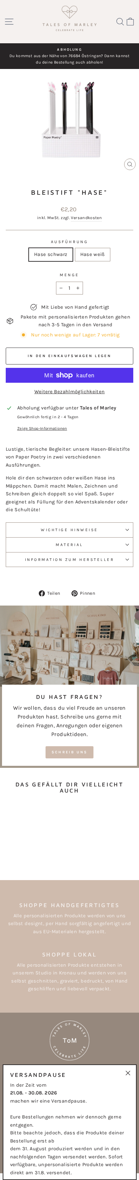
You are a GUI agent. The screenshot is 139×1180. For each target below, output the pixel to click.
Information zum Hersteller (69, 559)
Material (69, 544)
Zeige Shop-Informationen (42, 428)
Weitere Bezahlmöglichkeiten (69, 392)
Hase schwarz (50, 254)
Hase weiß (92, 254)
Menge (69, 275)
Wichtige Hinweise (69, 529)
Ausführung (69, 241)
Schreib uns (69, 752)
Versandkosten (86, 217)
